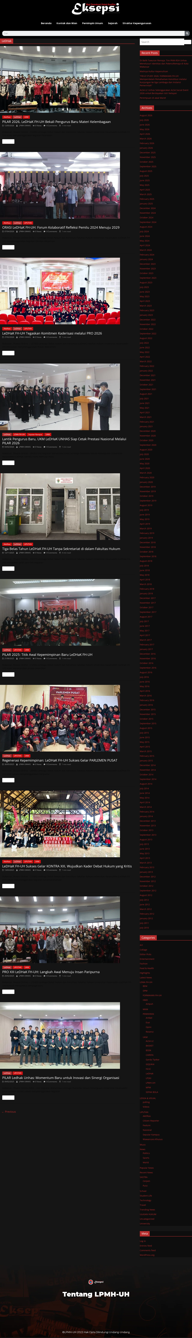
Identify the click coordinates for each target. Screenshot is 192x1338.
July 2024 (144, 231)
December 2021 (148, 375)
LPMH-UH (150, 1082)
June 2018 (145, 570)
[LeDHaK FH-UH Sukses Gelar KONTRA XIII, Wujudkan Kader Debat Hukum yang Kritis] (67, 824)
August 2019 (146, 505)
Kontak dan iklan (67, 23)
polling (146, 1102)
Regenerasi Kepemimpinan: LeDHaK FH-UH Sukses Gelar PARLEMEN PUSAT (59, 760)
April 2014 (145, 802)
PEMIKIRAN (148, 1013)
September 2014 (148, 779)
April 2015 (145, 746)
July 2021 (144, 398)
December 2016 (148, 653)
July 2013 (144, 844)
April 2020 (145, 468)
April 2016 (145, 691)
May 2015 (144, 742)
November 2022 (148, 324)
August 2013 (146, 839)
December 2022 (148, 319)
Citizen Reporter (151, 1120)
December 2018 (148, 542)
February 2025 (147, 198)
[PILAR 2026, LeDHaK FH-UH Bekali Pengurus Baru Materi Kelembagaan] (67, 79)
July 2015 (144, 732)
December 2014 (148, 765)
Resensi (150, 1031)
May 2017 (144, 630)
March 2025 (146, 194)
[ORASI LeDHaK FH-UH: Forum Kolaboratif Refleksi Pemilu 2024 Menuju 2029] (67, 185)
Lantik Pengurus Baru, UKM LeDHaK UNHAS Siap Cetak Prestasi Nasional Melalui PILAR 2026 (64, 441)
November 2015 (148, 714)
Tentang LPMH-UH (96, 1294)
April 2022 (145, 356)
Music (143, 1144)
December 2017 (148, 598)
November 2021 (148, 380)
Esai (148, 1022)
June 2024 (145, 236)
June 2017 (145, 626)
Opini (148, 1027)
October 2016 (146, 663)
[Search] (187, 33)
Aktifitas (7, 117)
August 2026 (146, 115)
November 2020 (148, 435)
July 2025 (144, 175)
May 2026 (144, 129)
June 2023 (145, 291)
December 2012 (148, 876)
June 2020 (145, 458)
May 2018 (144, 574)
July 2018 (144, 565)
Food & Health (147, 968)
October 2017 (146, 607)
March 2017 (146, 639)
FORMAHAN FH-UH (152, 995)
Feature (146, 1125)
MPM (148, 1087)
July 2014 (144, 788)
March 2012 (146, 909)
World (146, 1162)
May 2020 (144, 463)
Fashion (144, 963)
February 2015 (147, 755)
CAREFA (149, 1055)
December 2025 (148, 152)
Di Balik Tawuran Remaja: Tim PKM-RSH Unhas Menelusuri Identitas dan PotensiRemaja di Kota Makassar (164, 63)
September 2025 (148, 166)
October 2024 (146, 217)
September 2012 (148, 890)
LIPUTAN (28, 223)
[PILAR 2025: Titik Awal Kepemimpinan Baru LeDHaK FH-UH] (67, 612)
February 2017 (147, 644)
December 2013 (148, 820)
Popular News (147, 1167)
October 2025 (146, 161)
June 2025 (145, 180)
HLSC (148, 1068)
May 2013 (144, 853)
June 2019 (145, 514)
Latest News (146, 977)
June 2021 (145, 403)
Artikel (149, 1017)
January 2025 (146, 203)
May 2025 (144, 185)
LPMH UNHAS (25, 125)
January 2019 (146, 537)
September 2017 (148, 612)
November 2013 (148, 825)
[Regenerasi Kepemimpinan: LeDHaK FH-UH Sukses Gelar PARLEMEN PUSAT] (67, 718)
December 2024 (148, 208)
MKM (145, 1009)
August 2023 (146, 282)
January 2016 (146, 704)
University (145, 1223)
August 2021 (146, 393)
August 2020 (146, 449)
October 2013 (146, 830)
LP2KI (148, 1078)
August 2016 (146, 672)
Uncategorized (147, 1218)
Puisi (145, 1185)
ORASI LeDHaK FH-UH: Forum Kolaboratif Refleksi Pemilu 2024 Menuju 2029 (61, 227)
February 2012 (147, 913)
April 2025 (145, 189)
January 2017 (146, 649)
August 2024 (146, 226)
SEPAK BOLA (152, 1092)
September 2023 (148, 277)
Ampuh (149, 1003)
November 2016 (148, 658)
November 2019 (148, 491)
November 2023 (148, 268)
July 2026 (144, 120)
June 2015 (145, 737)
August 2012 (146, 895)
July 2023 (144, 287)
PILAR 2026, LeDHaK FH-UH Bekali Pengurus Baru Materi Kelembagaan (56, 121)
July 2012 (144, 899)
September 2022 (148, 333)
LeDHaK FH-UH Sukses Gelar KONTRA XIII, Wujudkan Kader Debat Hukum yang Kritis (67, 866)
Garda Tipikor (152, 1059)
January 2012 (146, 918)
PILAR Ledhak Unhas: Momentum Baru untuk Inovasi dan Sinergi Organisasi (60, 1077)
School (143, 1191)
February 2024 (147, 254)
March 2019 (146, 528)
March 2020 (146, 472)
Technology (145, 1200)
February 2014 (147, 811)
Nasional (147, 1130)
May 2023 (144, 296)
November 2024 (148, 212)
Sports (146, 1157)
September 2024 (148, 222)
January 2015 (146, 760)
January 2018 (146, 593)
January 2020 (146, 482)
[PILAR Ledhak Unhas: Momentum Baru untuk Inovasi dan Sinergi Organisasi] (67, 1035)
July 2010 (144, 927)
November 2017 (148, 602)
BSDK (148, 1050)
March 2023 (146, 305)
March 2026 (146, 138)
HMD (145, 1000)
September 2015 (148, 723)
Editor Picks (145, 954)
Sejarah (112, 23)
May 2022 (144, 352)
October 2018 (146, 551)
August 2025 (146, 171)
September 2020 (148, 445)
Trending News (147, 1209)
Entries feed (146, 1245)
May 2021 (144, 407)
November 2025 (148, 157)
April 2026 (145, 134)
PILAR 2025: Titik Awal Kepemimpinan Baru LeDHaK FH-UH (47, 654)
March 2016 (146, 695)
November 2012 (148, 881)
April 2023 (145, 301)
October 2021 (146, 384)
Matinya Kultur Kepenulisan (154, 71)
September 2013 (148, 834)
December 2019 (148, 486)
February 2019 (147, 533)
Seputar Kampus (35, 434)
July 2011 (144, 923)
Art (141, 945)
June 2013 (145, 848)
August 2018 (146, 561)
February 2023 (147, 310)
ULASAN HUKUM (148, 1214)
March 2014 (146, 807)
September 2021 (148, 389)
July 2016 (144, 677)
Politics (146, 1153)
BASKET (149, 1045)
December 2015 (148, 709)
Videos (146, 1106)
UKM (26, 117)
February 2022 (147, 366)
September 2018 (148, 556)
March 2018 (146, 584)
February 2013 (147, 867)
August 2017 (146, 616)
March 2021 (146, 417)
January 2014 (146, 816)
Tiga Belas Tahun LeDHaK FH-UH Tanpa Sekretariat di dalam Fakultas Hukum (61, 548)
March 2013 (146, 862)
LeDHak (17, 117)
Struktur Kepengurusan (137, 23)
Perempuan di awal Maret (153, 97)
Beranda (46, 23)
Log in (143, 1241)
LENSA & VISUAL (148, 1098)
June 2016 (145, 681)
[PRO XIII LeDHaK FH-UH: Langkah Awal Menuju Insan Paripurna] (67, 929)
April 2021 (145, 412)
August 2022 (146, 338)
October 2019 (146, 496)
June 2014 (145, 793)
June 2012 (145, 904)
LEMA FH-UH (19, 434)
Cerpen (146, 1181)
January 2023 (146, 315)
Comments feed (148, 1250)
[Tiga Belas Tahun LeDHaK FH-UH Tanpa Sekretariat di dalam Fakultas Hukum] (67, 506)
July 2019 (144, 509)
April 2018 (145, 579)
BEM (145, 986)
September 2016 (148, 667)
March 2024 (146, 250)
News (142, 1149)
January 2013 (146, 872)
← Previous (9, 1111)
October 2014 (146, 774)
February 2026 (147, 143)
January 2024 (146, 259)
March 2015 (146, 751)
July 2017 (144, 621)
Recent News (146, 1172)
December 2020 (148, 431)
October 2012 (146, 885)
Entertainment (147, 959)
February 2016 (147, 700)
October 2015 (146, 718)
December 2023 (148, 263)
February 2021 (147, 421)
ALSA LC (150, 1041)
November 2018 (148, 547)
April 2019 (145, 523)
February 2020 (147, 477)
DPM (145, 990)
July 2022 (144, 342)
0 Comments (51, 125)
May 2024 (144, 240)
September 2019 (148, 500)
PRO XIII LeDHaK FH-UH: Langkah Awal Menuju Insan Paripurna (51, 972)
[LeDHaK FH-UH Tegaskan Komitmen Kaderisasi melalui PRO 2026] (67, 291)
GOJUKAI (150, 1064)
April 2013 (145, 858)
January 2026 (146, 147)
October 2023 (146, 273)
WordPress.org (147, 1255)
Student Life (146, 1195)
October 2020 (146, 440)
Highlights (145, 972)
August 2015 (146, 728)
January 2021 (146, 426)
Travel (143, 1205)
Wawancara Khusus (153, 1139)
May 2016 (144, 686)
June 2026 (145, 124)
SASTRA (143, 1177)
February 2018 (147, 588)
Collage (143, 949)
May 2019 (144, 519)
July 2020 (144, 454)
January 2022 (146, 370)
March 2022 (146, 361)
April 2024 (145, 245)
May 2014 (144, 797)
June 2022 (145, 347)
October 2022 (146, 328)
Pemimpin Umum (92, 23)
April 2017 (145, 635)
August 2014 (146, 783)
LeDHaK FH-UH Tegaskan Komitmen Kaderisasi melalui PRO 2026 (52, 333)
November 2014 (148, 769)
